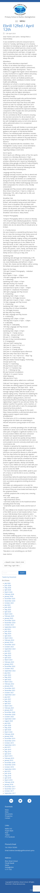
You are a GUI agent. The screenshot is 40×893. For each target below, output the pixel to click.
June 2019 (8, 749)
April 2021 (8, 703)
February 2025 (9, 616)
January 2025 (9, 618)
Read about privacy (19, 884)
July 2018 (7, 771)
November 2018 (10, 765)
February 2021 (9, 708)
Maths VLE (8, 829)
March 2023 (8, 660)
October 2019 (9, 743)
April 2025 (8, 612)
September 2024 (10, 627)
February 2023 (9, 662)
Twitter (7, 835)
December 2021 (10, 688)
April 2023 (8, 658)
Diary (6, 812)
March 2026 (8, 592)
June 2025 (8, 607)
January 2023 (9, 664)
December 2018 (10, 762)
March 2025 (8, 614)
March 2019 (8, 756)
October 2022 (9, 668)
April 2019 (8, 754)
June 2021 (8, 699)
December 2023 (10, 644)
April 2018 (8, 778)
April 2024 (8, 636)
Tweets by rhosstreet (9, 577)
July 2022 (7, 673)
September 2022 (10, 671)
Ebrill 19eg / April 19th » (12, 566)
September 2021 (10, 695)
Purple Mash (9, 831)
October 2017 (9, 791)
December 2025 (10, 599)
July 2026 (7, 583)
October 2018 (9, 767)
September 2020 (10, 719)
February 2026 (9, 594)
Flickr (6, 833)
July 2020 (7, 723)
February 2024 (9, 640)
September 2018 (10, 769)
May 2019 (8, 752)
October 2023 (9, 647)
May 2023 (8, 655)
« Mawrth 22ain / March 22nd (14, 562)
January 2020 (9, 736)
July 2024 (7, 629)
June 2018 (8, 773)
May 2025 (8, 610)
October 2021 (9, 693)
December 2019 (10, 738)
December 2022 (10, 666)
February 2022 (9, 684)
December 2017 (10, 787)
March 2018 (8, 780)
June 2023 (8, 653)
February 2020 (9, 734)
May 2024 (8, 633)
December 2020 (10, 712)
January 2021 (9, 710)
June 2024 (8, 631)
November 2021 (10, 690)
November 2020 (10, 714)
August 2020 (9, 721)
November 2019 (10, 741)
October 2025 (9, 603)
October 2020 (9, 717)
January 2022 (9, 686)
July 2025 (7, 605)
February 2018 (9, 782)
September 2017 (10, 793)
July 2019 (7, 747)
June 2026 (8, 585)
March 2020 (8, 732)
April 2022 (8, 679)
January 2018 (9, 784)
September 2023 (10, 649)
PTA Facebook (10, 837)
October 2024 (9, 625)
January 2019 (9, 760)
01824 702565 (12, 847)
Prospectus (8, 816)
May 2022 (8, 677)
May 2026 (8, 588)
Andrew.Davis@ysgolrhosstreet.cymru (21, 850)
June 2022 (8, 675)
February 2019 (9, 758)
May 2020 (8, 728)
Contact (7, 818)
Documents (9, 814)
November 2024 (10, 623)
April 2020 (8, 730)
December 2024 (10, 620)
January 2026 (9, 596)
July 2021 (7, 697)
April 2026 (8, 590)
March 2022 (8, 682)
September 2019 (10, 745)
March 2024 (8, 638)
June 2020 (8, 725)
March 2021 (8, 706)
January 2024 (9, 642)
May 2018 (8, 776)
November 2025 (10, 601)
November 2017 (10, 789)
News (7, 810)
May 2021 (8, 701)
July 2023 (7, 651)
